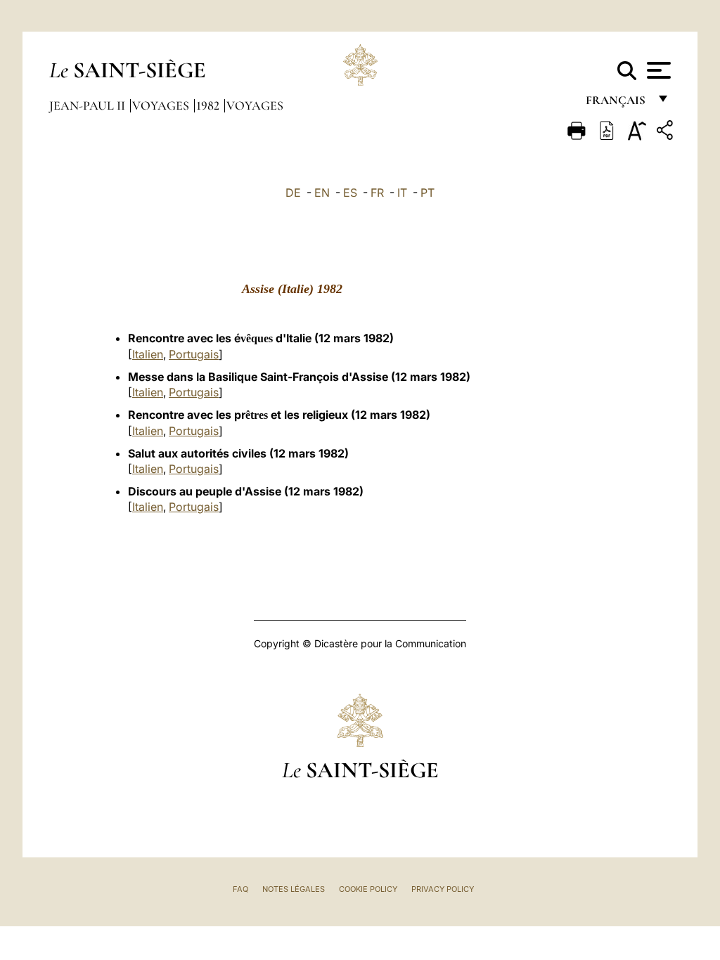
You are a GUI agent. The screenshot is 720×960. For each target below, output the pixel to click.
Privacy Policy (442, 889)
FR (377, 193)
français (617, 104)
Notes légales (293, 889)
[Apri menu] (657, 70)
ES (350, 193)
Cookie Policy (368, 889)
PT (427, 193)
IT (402, 193)
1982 (209, 105)
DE (293, 193)
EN (322, 193)
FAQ (240, 889)
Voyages (162, 105)
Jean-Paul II (88, 105)
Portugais (194, 354)
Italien (147, 354)
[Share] (666, 132)
